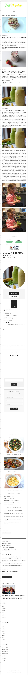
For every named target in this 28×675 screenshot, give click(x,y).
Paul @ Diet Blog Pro (7, 510)
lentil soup (5, 120)
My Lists (14, 303)
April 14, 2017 (4, 69)
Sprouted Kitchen (12, 120)
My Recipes (14, 300)
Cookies (3, 633)
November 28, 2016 (5, 108)
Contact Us (4, 617)
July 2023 (4, 655)
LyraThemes (18, 672)
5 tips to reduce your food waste (15, 558)
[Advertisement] (13, 367)
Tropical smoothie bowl (9, 498)
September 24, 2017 (5, 35)
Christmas (4, 631)
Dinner (3, 637)
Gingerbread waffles (6, 550)
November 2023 (5, 651)
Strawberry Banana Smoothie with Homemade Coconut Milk (13, 71)
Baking (3, 628)
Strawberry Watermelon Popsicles (15, 563)
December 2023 (5, 649)
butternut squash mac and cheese (18, 119)
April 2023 (4, 660)
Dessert (3, 635)
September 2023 (5, 653)
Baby (3, 614)
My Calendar (14, 306)
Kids (9, 47)
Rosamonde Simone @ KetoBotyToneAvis (11, 516)
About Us (3, 608)
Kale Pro (17, 670)
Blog (3, 615)
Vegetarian (16, 47)
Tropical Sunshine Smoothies (13, 110)
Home (3, 606)
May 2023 (4, 658)
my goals (7, 167)
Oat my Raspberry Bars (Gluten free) (11, 502)
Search (14, 384)
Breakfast (3, 82)
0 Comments (4, 48)
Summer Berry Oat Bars (8, 496)
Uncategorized (12, 47)
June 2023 (4, 656)
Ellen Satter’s (20, 169)
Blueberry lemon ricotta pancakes (11, 500)
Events (3, 639)
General (3, 47)
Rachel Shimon (6, 522)
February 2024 (5, 647)
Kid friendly (6, 47)
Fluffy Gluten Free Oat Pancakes (17, 556)
